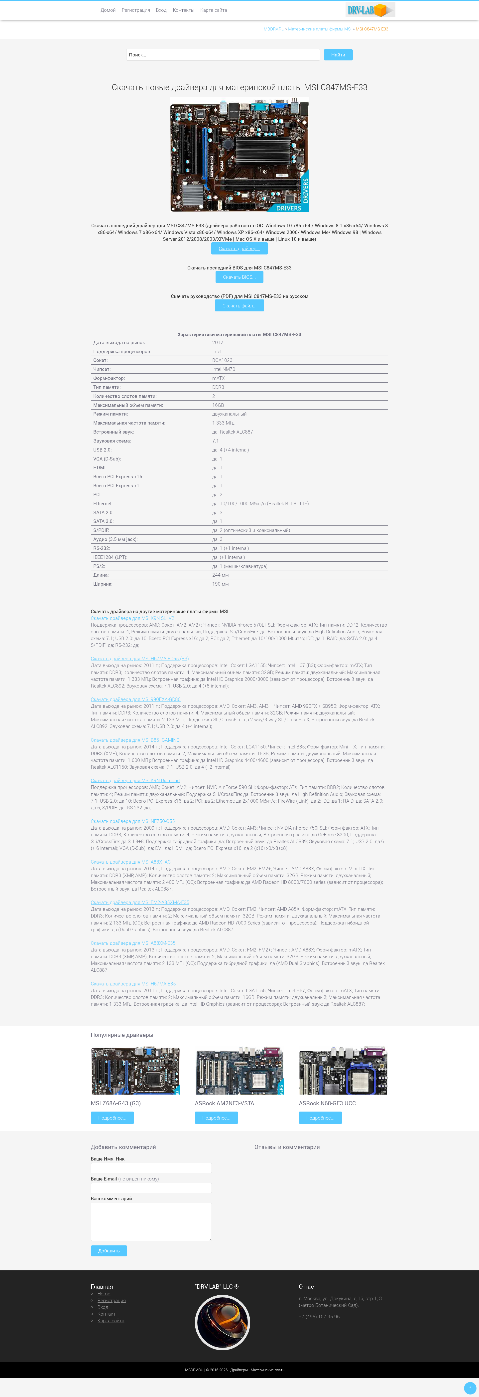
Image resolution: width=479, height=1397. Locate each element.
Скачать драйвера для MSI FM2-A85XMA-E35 (140, 902)
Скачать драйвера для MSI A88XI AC (131, 862)
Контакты (183, 10)
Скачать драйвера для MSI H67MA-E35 (133, 983)
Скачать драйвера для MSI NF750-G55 (133, 821)
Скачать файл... (240, 305)
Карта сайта (213, 10)
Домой (108, 10)
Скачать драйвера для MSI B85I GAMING (135, 740)
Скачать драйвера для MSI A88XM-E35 (133, 943)
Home (104, 1293)
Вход (161, 10)
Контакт (107, 1314)
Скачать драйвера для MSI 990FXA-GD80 (136, 699)
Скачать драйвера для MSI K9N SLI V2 (132, 618)
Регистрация (136, 10)
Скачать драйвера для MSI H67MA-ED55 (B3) (140, 658)
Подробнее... (112, 1118)
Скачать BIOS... (239, 277)
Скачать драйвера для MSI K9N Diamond (135, 780)
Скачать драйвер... (239, 248)
